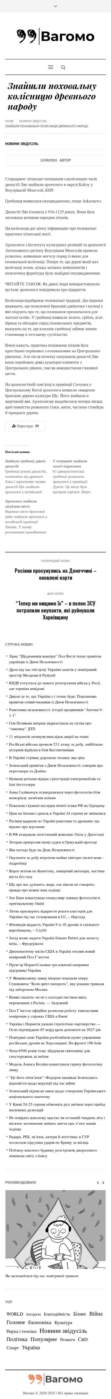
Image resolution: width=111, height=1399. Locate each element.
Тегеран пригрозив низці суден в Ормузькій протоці (53, 841)
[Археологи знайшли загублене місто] (29, 517)
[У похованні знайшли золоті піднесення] (77, 476)
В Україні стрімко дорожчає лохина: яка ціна (47, 757)
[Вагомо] (55, 36)
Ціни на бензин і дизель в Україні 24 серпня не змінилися (57, 813)
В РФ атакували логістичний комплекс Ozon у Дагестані (56, 834)
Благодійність (57, 1314)
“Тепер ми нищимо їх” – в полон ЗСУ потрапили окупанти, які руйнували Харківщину (55, 610)
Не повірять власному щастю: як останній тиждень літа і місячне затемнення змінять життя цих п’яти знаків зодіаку (57, 1123)
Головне (15, 1322)
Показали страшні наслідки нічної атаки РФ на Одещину (57, 805)
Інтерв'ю (33, 1314)
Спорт (12, 1347)
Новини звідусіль (33, 121)
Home (9, 121)
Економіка (39, 1322)
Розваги (67, 1339)
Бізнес (79, 1313)
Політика (16, 1339)
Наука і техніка (21, 1331)
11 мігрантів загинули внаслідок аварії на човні (49, 736)
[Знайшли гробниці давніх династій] (29, 476)
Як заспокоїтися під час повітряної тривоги (41, 1275)
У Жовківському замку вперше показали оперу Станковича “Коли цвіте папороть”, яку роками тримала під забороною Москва (56, 983)
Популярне (43, 1339)
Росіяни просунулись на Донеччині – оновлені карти (56, 573)
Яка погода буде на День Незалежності (42, 849)
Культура (63, 1322)
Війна (95, 1313)
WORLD (14, 1314)
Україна (31, 1347)
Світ (83, 1339)
